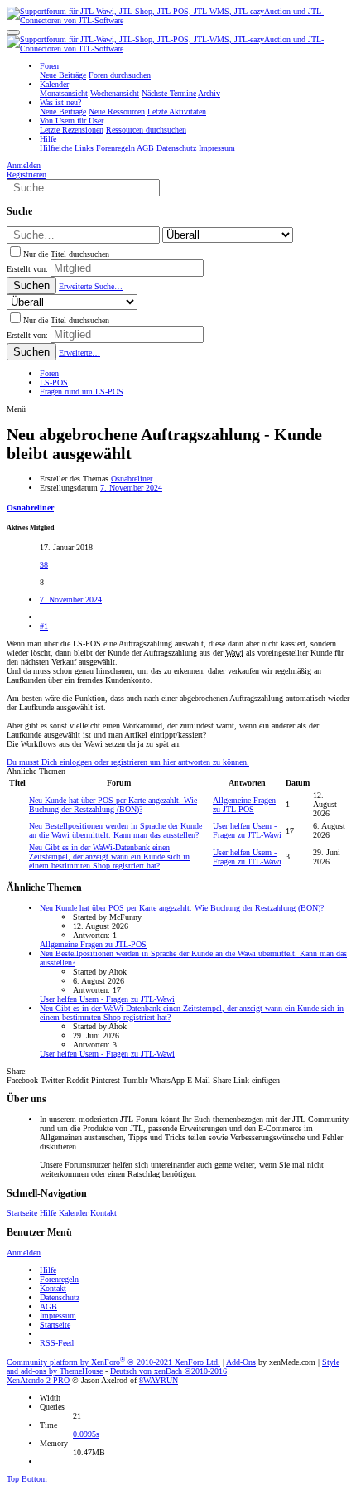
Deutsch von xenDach (168, 1371)
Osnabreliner (131, 478)
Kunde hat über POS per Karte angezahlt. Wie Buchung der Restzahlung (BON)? (113, 805)
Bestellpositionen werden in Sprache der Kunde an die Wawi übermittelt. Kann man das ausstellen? (115, 830)
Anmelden (24, 1252)
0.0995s (86, 1434)
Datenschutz (59, 1297)
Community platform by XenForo (113, 1362)
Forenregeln (59, 1279)
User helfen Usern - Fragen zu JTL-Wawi (247, 830)
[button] (13, 32)
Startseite (22, 1212)
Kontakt (103, 1212)
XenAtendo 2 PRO (38, 1380)
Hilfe (48, 1212)
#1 (44, 626)
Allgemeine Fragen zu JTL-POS (244, 805)
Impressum (58, 1315)
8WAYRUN (158, 1380)
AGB (48, 1306)
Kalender (73, 1212)
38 (44, 564)
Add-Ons (241, 1362)
